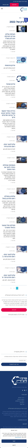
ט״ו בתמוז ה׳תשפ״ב (10, 58)
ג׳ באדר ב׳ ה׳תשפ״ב (10, 247)
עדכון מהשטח (10, 65)
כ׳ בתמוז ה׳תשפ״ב (11, 26)
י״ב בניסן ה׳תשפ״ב (10, 218)
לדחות (14, 445)
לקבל (14, 441)
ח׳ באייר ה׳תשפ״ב (11, 137)
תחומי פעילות (20, 399)
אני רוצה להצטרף (14, 364)
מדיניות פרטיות (18, 437)
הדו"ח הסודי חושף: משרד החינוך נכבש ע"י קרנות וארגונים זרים (8, 114)
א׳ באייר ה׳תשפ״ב (11, 189)
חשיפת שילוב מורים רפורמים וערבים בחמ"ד (10, 36)
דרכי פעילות (21, 397)
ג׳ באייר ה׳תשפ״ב (11, 157)
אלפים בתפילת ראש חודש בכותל (8, 197)
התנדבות (22, 402)
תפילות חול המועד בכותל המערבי (8, 226)
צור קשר (22, 404)
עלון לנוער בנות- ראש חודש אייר (9, 145)
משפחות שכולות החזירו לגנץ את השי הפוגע (9, 167)
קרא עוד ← (12, 51)
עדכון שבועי (10, 84)
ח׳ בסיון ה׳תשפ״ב (11, 76)
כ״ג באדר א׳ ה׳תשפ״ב (10, 268)
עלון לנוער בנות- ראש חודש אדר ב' (8, 255)
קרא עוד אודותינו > (22, 419)
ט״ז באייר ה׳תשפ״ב (10, 103)
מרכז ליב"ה (11, 30)
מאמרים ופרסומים (19, 401)
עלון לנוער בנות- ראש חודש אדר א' (8, 276)
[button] (26, 20)
